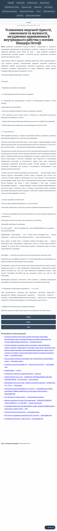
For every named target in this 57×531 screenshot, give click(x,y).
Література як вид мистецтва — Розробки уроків (21, 412)
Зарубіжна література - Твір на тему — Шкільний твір (23, 419)
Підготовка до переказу (10, 11)
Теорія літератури (49, 11)
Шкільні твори (44, 3)
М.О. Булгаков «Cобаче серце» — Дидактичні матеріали (24, 397)
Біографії (11, 3)
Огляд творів (20, 3)
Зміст (29, 322)
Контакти (20, 15)
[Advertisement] (28, 431)
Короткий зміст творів (12, 7)
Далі (28, 327)
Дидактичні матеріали (27, 11)
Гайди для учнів (26, 7)
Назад (28, 317)
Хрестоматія (48, 7)
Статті (38, 11)
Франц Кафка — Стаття (12, 370)
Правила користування (33, 15)
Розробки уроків (32, 3)
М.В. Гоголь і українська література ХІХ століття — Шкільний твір (28, 415)
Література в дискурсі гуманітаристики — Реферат (22, 374)
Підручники (37, 7)
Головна (28, 22)
